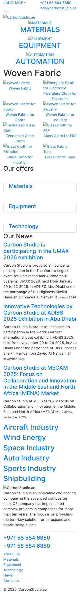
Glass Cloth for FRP (60, 136)
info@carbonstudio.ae (58, 8)
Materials (21, 186)
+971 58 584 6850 (55, 2)
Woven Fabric (20, 88)
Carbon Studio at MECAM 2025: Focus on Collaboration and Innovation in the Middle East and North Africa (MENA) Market (39, 380)
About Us (11, 554)
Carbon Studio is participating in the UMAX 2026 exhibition (36, 251)
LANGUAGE (13, 2)
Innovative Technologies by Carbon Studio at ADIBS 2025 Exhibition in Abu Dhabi (39, 312)
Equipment (22, 206)
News (8, 575)
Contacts (11, 580)
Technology (23, 226)
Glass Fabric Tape (60, 157)
